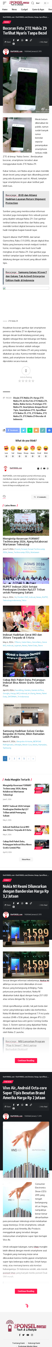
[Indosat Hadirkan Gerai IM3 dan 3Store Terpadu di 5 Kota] (42, 829)
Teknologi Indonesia (12, 600)
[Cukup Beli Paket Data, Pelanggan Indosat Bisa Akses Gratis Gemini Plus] (42, 844)
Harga (13, 693)
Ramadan (42, 744)
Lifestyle (18, 744)
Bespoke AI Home (24, 741)
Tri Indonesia (23, 696)
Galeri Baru (26, 642)
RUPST (45, 597)
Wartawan (34, 552)
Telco (24, 600)
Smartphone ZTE (27, 410)
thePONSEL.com (16, 51)
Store (40, 645)
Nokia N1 (44, 980)
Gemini (27, 690)
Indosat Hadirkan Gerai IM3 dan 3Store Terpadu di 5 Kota (22, 636)
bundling (19, 690)
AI (15, 597)
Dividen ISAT (22, 597)
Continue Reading (26, 1060)
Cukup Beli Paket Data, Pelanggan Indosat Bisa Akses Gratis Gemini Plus (24, 682)
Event (17, 549)
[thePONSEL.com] (19, 3)
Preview (8, 1082)
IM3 (17, 693)
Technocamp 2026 (22, 552)
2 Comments (41, 497)
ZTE (29, 413)
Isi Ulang (31, 693)
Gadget (7, 1312)
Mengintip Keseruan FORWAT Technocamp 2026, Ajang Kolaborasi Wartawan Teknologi (25, 541)
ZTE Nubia (37, 413)
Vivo (36, 1246)
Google (6, 693)
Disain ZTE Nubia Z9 (22, 398)
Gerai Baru (36, 642)
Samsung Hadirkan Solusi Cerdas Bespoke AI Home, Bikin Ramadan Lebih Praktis (23, 733)
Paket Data (32, 645)
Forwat (24, 549)
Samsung (7, 748)
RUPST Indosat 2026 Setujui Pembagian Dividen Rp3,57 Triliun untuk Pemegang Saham (24, 589)
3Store (18, 642)
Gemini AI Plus (37, 690)
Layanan (17, 645)
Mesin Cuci (27, 744)
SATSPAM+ (12, 696)
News (6, 22)
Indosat (32, 597)
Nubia (16, 404)
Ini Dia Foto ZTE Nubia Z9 (35, 401)
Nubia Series (26, 404)
